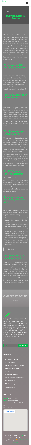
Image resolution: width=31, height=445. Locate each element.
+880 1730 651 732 (14, 398)
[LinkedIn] (18, 340)
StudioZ (21, 435)
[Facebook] (5, 340)
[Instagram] (9, 340)
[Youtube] (13, 340)
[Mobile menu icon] (27, 3)
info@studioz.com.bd (14, 400)
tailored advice (14, 112)
